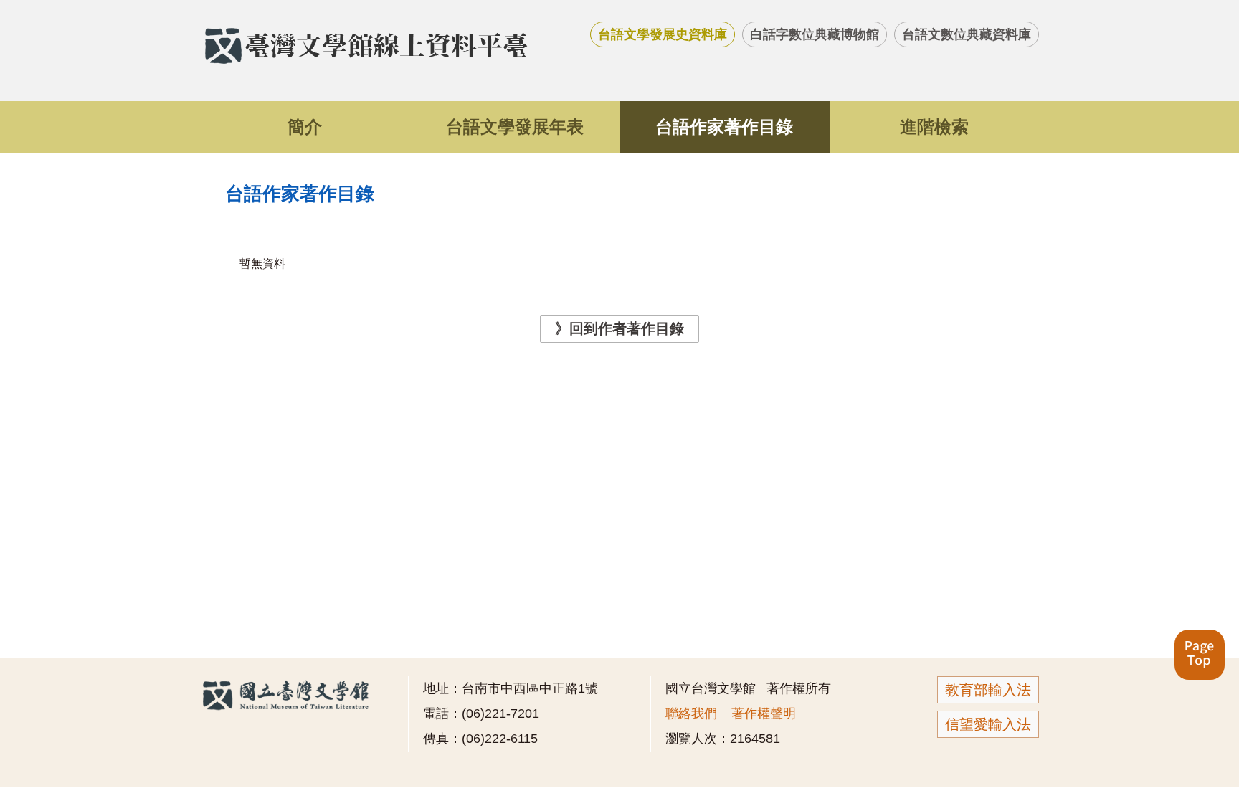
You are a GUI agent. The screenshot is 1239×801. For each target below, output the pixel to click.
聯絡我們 (691, 713)
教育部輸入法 (988, 690)
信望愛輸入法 (988, 724)
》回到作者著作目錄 (619, 328)
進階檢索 (934, 126)
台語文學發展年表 (515, 126)
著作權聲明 (763, 713)
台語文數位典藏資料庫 (966, 34)
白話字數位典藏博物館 (814, 34)
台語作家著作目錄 (724, 126)
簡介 (305, 126)
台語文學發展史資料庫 (662, 34)
